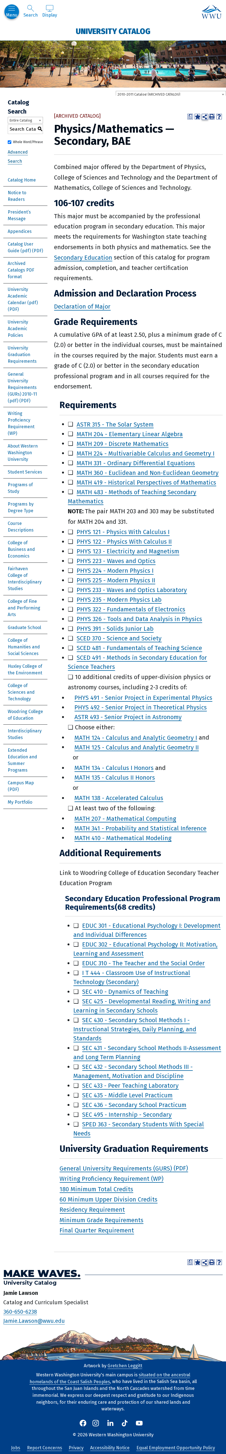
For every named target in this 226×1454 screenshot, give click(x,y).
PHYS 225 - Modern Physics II (116, 580)
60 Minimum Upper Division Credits (108, 1199)
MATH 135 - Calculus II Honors (114, 777)
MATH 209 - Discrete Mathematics (122, 443)
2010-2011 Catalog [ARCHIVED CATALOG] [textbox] (148, 94)
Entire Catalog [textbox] (20, 120)
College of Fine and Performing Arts (24, 608)
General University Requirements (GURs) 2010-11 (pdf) (22, 387)
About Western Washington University (23, 452)
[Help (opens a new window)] (219, 116)
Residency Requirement (92, 1209)
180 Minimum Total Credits (96, 1189)
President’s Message (19, 215)
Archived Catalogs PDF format (21, 270)
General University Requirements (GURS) (116, 1168)
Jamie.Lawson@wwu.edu (34, 1321)
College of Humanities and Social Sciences (24, 647)
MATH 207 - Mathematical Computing (125, 818)
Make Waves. (41, 1273)
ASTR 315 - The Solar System (115, 424)
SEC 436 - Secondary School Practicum (134, 1105)
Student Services (25, 472)
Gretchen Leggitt (124, 1365)
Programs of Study (20, 488)
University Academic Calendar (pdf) (23, 296)
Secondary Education (83, 257)
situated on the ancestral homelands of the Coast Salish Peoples (109, 1378)
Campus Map (21, 782)
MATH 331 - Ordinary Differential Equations (136, 463)
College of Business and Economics (21, 549)
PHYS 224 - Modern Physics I (115, 570)
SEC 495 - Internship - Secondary (127, 1114)
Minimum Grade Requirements (101, 1220)
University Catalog (113, 31)
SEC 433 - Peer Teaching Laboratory (130, 1085)
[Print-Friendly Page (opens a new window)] (212, 116)
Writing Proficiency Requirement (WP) (21, 423)
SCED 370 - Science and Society (119, 638)
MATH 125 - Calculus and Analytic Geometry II (136, 747)
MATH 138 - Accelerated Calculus (118, 798)
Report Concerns (44, 1447)
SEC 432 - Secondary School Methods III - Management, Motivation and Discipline (133, 1071)
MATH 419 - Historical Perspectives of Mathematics (146, 482)
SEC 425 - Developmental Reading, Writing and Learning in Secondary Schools (142, 1006)
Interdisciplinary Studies (25, 734)
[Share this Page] (205, 117)
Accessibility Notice (110, 1447)
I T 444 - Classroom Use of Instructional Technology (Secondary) (131, 977)
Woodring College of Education (25, 715)
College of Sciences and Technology (21, 692)
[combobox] (171, 94)
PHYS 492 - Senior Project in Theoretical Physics (140, 707)
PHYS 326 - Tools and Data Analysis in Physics (139, 619)
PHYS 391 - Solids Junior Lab (115, 628)
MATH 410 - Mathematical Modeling (122, 838)
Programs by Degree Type (21, 507)
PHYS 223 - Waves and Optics (116, 561)
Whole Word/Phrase (28, 142)
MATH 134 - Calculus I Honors (114, 768)
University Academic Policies (18, 328)
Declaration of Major (82, 306)
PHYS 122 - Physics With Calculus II (124, 541)
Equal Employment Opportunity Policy (175, 1447)
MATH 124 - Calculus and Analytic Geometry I (135, 737)
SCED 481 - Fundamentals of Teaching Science (139, 648)
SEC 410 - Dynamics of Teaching (125, 991)
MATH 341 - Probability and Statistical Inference (140, 828)
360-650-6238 (20, 1311)
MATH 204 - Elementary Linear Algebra (130, 434)
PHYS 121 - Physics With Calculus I (123, 532)
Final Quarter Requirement (97, 1230)
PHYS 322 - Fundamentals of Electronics (131, 609)
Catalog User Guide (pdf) (20, 247)
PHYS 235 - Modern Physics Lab (119, 599)
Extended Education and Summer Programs (22, 760)
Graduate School (24, 627)
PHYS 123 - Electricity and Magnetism (128, 551)
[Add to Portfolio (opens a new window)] (197, 116)
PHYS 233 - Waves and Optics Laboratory (132, 590)
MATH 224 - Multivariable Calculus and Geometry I (145, 453)
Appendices (20, 231)
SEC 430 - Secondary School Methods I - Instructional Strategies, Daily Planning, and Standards (134, 1029)
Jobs (15, 1447)
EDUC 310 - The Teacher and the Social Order (143, 963)
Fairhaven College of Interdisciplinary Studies (25, 578)
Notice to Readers (17, 196)
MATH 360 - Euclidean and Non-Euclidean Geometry (148, 472)
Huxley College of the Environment (25, 669)
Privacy (76, 1447)
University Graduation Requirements (22, 354)
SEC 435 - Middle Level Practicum (127, 1095)
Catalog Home (22, 180)
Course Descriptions (21, 527)
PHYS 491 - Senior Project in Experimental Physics (143, 697)
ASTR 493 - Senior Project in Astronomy (128, 717)
